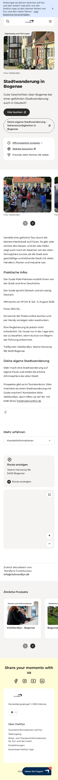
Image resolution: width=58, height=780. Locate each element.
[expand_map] (49, 494)
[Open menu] (50, 21)
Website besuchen (22, 149)
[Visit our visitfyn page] (24, 681)
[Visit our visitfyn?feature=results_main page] (33, 681)
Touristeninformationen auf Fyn (25, 730)
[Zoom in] (49, 535)
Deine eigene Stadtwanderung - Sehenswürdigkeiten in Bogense (27, 125)
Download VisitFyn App (21, 749)
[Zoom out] (49, 543)
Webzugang (14, 734)
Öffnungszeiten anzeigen (26, 143)
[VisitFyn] (17, 695)
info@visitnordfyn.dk (29, 401)
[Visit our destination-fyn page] (42, 681)
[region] (29, 519)
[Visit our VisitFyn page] (15, 681)
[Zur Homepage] (29, 21)
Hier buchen (14, 112)
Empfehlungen (16, 745)
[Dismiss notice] (52, 8)
